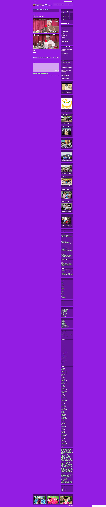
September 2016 (63, 373)
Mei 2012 (62, 412)
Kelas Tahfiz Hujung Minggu (66, 455)
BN (63, 450)
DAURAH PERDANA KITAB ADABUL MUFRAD (40, 73)
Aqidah (62, 281)
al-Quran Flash (63, 321)
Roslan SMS (63, 312)
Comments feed (56, 57)
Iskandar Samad (63, 333)
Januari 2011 (63, 424)
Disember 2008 (63, 442)
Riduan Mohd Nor (65, 475)
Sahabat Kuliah (63, 358)
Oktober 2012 (63, 408)
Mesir (62, 290)
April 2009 (62, 439)
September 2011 (63, 418)
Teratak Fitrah (66, 480)
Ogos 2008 (62, 445)
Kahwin (62, 286)
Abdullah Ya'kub (37, 57)
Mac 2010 (62, 431)
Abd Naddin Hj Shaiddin (64, 309)
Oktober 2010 (63, 426)
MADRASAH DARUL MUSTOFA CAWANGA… (67, 274)
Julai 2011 (62, 419)
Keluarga (62, 287)
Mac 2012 (62, 413)
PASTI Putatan (64, 472)
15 (63, 16)
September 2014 (63, 391)
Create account (63, 487)
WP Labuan (65, 483)
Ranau (67, 474)
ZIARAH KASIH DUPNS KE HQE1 (65, 239)
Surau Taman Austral (65, 477)
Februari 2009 (63, 441)
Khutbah (62, 288)
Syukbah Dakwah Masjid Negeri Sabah (66, 479)
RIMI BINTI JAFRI (64, 272)
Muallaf (62, 291)
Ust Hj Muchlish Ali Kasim (66, 482)
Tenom (64, 480)
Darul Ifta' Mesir (63, 323)
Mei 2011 (62, 421)
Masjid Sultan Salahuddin (64, 356)
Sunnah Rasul (63, 359)
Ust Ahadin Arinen (63, 314)
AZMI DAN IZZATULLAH (64, 252)
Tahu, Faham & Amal (64, 327)
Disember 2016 (63, 371)
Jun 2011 (62, 420)
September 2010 (63, 427)
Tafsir (62, 296)
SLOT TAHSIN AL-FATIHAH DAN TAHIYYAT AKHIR (65, 241)
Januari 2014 (63, 397)
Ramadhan (62, 294)
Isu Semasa (62, 284)
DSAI (69, 452)
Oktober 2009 (63, 435)
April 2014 (62, 395)
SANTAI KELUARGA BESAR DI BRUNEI (66, 255)
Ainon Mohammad (63, 332)
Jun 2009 (62, 438)
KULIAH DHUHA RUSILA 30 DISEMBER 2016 (65, 249)
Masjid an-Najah (63, 354)
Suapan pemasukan (64, 489)
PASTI (62, 472)
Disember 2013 (63, 398)
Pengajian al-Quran (64, 325)
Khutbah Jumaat (65, 457)
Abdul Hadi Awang (66, 449)
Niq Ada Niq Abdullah (64, 311)
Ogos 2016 (62, 374)
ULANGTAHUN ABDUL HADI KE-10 (66, 256)
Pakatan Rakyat (63, 470)
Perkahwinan (64, 473)
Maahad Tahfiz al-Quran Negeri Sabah (67, 459)
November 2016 (63, 372)
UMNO (69, 481)
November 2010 (63, 425)
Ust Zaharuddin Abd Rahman (65, 336)
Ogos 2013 (62, 401)
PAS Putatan (67, 471)
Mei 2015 (62, 385)
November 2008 (63, 443)
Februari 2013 (63, 405)
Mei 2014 (62, 394)
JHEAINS (62, 285)
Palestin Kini (63, 303)
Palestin (66, 470)
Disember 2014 (63, 389)
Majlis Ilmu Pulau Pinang (64, 352)
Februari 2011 (63, 423)
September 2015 (63, 382)
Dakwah (62, 283)
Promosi (62, 293)
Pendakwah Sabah (69, 472)
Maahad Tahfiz (63, 289)
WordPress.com (63, 491)
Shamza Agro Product (64, 313)
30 (65, 19)
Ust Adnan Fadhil (63, 335)
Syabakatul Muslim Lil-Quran (65, 326)
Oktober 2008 (63, 444)
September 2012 (63, 409)
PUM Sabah (63, 473)
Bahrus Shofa (63, 322)
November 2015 (63, 381)
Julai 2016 (62, 375)
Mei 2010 (62, 430)
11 (68, 15)
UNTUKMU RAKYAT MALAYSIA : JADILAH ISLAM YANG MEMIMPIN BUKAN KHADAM (66, 237)
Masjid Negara (63, 355)
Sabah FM (69, 475)
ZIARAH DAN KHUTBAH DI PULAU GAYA (66, 238)
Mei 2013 (62, 403)
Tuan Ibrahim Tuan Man (65, 481)
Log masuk (62, 488)
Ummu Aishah (64, 274)
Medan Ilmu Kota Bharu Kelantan (66, 466)
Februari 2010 (63, 432)
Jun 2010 (62, 429)
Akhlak (62, 280)
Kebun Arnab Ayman (64, 310)
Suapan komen (63, 490)
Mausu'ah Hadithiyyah (64, 324)
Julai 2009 (62, 437)
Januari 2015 (63, 388)
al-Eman (62, 320)
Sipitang (62, 476)
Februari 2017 (63, 370)
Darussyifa (65, 450)
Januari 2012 (63, 415)
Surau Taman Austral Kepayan (66, 478)
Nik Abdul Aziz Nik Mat (65, 468)
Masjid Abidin (63, 353)
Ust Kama (62, 315)
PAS (68, 470)
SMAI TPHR (65, 476)
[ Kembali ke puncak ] (70, 505)
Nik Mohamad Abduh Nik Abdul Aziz (67, 469)
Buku (62, 282)
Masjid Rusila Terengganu (66, 464)
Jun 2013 (62, 402)
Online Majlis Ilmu (63, 357)
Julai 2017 (62, 367)
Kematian (63, 456)
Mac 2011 (62, 422)
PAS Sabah (71, 471)
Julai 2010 (62, 428)
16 (65, 16)
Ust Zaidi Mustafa (63, 316)
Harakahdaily (63, 302)
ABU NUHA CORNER (41, 4)
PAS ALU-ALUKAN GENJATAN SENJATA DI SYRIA (66, 251)
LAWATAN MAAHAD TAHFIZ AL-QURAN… (66, 273)
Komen (57, 70)
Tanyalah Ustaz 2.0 (63, 360)
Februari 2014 (63, 396)
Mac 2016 (62, 378)
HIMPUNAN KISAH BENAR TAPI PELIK (66, 264)
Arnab (62, 450)
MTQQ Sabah (70, 467)
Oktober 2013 (63, 399)
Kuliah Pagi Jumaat (42, 57)
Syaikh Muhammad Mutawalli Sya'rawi (66, 334)
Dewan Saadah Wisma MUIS (64, 452)
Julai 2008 (62, 446)
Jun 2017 (62, 368)
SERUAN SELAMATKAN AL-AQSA (65, 235)
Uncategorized (63, 297)
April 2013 (62, 404)
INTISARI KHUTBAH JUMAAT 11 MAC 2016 (52, 74)
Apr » (64, 20)
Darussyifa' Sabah (67, 451)
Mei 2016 (62, 376)
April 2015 (62, 386)
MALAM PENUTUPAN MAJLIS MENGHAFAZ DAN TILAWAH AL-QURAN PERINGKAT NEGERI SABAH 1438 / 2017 (66, 243)
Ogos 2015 (62, 383)
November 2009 (63, 434)
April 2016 (62, 377)
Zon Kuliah (62, 363)
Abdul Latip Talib (63, 331)
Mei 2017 (62, 369)
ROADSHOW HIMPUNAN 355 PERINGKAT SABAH (65, 247)
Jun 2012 (62, 411)
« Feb (62, 20)
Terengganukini (63, 361)
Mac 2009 (62, 440)
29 (63, 19)
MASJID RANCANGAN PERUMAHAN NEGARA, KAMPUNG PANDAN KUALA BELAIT (66, 254)
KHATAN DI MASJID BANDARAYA (65, 265)
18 (68, 16)
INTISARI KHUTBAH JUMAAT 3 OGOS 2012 (66, 262)
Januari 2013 (63, 406)
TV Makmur (63, 362)
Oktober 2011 (63, 417)
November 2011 (63, 416)
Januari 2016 (63, 379)
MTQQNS (67, 467)
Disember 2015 (63, 380)
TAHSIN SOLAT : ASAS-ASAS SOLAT (66, 263)
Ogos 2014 (62, 392)
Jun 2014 (62, 393)
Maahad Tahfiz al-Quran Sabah (67, 460)
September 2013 (63, 400)
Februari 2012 (63, 414)
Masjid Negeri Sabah (65, 463)
